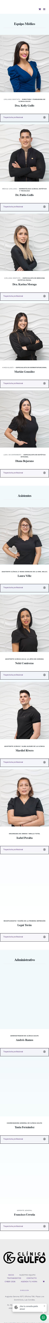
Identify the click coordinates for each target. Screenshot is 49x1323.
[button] (24, 117)
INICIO (11, 1275)
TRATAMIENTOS (14, 1278)
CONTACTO (32, 1278)
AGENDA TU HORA (29, 1281)
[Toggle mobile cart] (40, 9)
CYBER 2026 (10, 1281)
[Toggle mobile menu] (44, 9)
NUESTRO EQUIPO (27, 1275)
